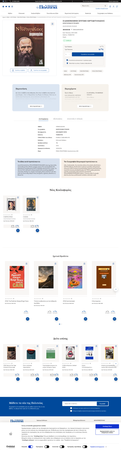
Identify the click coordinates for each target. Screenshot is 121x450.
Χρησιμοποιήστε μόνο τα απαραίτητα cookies (107, 431)
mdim (71, 168)
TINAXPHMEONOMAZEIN (37, 165)
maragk (35, 167)
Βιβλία (10, 13)
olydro (81, 173)
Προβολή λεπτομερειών (97, 446)
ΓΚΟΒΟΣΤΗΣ (71, 35)
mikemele (90, 175)
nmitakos (84, 175)
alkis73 (92, 173)
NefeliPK (39, 168)
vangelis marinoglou (35, 172)
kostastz (75, 168)
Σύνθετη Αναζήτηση (102, 8)
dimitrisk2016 (46, 168)
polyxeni (84, 167)
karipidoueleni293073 (31, 168)
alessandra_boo (73, 165)
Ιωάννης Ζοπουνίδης (23, 173)
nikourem (66, 168)
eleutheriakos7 (78, 167)
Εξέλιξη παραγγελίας (113, 1)
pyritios (26, 167)
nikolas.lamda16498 (36, 170)
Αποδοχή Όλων (107, 426)
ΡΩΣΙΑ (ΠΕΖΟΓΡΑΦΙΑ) (31, 17)
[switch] (47, 446)
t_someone (87, 173)
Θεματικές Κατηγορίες (72, 13)
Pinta (43, 172)
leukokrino (26, 165)
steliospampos (96, 167)
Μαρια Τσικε (32, 173)
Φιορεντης (20, 175)
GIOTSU (66, 167)
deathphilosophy (79, 170)
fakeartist (97, 170)
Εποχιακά (21, 13)
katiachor (81, 172)
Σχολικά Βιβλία (35, 13)
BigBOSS (51, 170)
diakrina (66, 175)
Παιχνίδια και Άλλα (52, 13)
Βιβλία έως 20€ (67, 74)
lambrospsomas (97, 168)
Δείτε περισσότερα (36, 106)
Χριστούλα (53, 165)
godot (77, 172)
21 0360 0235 (15, 1)
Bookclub (88, 13)
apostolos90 (88, 172)
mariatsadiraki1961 (49, 167)
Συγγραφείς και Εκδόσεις (105, 13)
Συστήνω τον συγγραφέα (40, 70)
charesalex (20, 172)
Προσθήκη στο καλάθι (87, 54)
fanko (91, 165)
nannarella (21, 167)
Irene (88, 165)
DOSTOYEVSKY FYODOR (70, 26)
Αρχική (4, 17)
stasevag (47, 165)
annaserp (71, 170)
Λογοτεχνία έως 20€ (79, 74)
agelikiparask (77, 175)
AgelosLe (45, 173)
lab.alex (54, 172)
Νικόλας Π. (27, 172)
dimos (84, 165)
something (45, 170)
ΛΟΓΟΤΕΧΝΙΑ (13, 17)
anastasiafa (72, 172)
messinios (80, 165)
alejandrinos (21, 168)
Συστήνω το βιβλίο (20, 70)
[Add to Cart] (18, 230)
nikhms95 (28, 170)
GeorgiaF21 (40, 173)
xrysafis (96, 173)
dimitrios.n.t (52, 173)
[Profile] (113, 6)
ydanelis (90, 168)
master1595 (40, 167)
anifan (92, 170)
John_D (66, 165)
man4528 (20, 165)
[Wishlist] (110, 6)
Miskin (31, 167)
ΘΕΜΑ (8, 17)
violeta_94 (53, 168)
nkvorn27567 (21, 170)
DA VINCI (87, 170)
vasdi (94, 175)
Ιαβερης (71, 167)
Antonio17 (48, 172)
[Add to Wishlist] (52, 24)
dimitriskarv (97, 165)
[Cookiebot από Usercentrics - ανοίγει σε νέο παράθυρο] (10, 447)
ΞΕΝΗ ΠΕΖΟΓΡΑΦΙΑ (21, 17)
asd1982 (66, 172)
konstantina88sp (82, 168)
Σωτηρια (71, 175)
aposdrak (89, 167)
